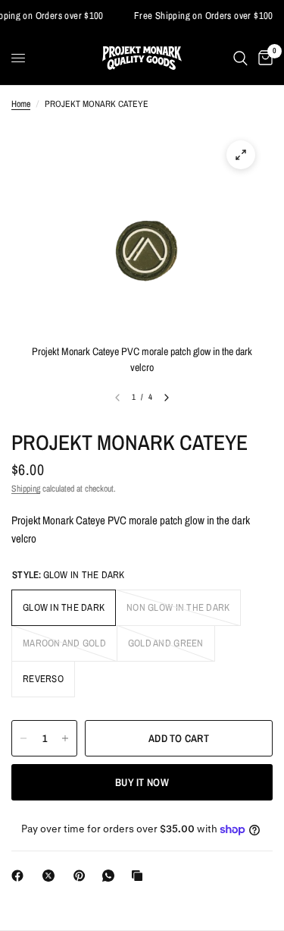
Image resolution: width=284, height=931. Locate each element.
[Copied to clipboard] (140, 876)
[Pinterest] (82, 876)
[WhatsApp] (111, 876)
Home (20, 104)
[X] (51, 876)
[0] (263, 58)
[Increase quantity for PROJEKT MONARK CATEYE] (65, 738)
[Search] (240, 58)
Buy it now (142, 782)
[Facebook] (20, 876)
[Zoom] (240, 154)
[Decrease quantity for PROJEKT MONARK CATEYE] (23, 738)
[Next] (166, 397)
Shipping (25, 489)
